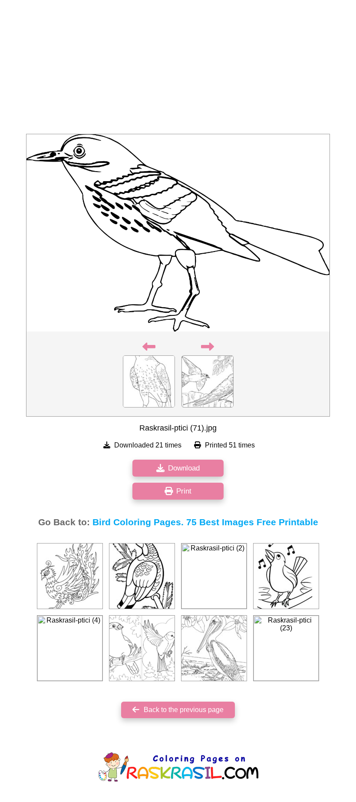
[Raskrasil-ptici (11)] (286, 576)
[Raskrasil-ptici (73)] (142, 576)
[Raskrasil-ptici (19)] (70, 576)
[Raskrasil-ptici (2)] (214, 576)
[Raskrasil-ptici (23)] (286, 648)
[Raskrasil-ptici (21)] (214, 648)
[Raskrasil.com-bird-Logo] (142, 648)
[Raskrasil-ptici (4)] (70, 648)
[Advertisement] (178, 69)
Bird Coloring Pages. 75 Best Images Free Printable (205, 522)
